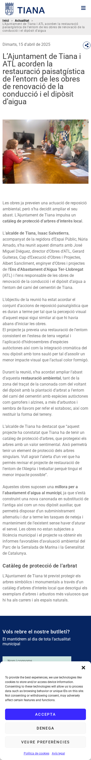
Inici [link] (6, 20)
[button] (83, 667)
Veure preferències (45, 742)
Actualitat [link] (22, 20)
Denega (46, 728)
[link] (25, 9)
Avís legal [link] (58, 753)
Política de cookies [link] (36, 753)
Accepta (45, 714)
